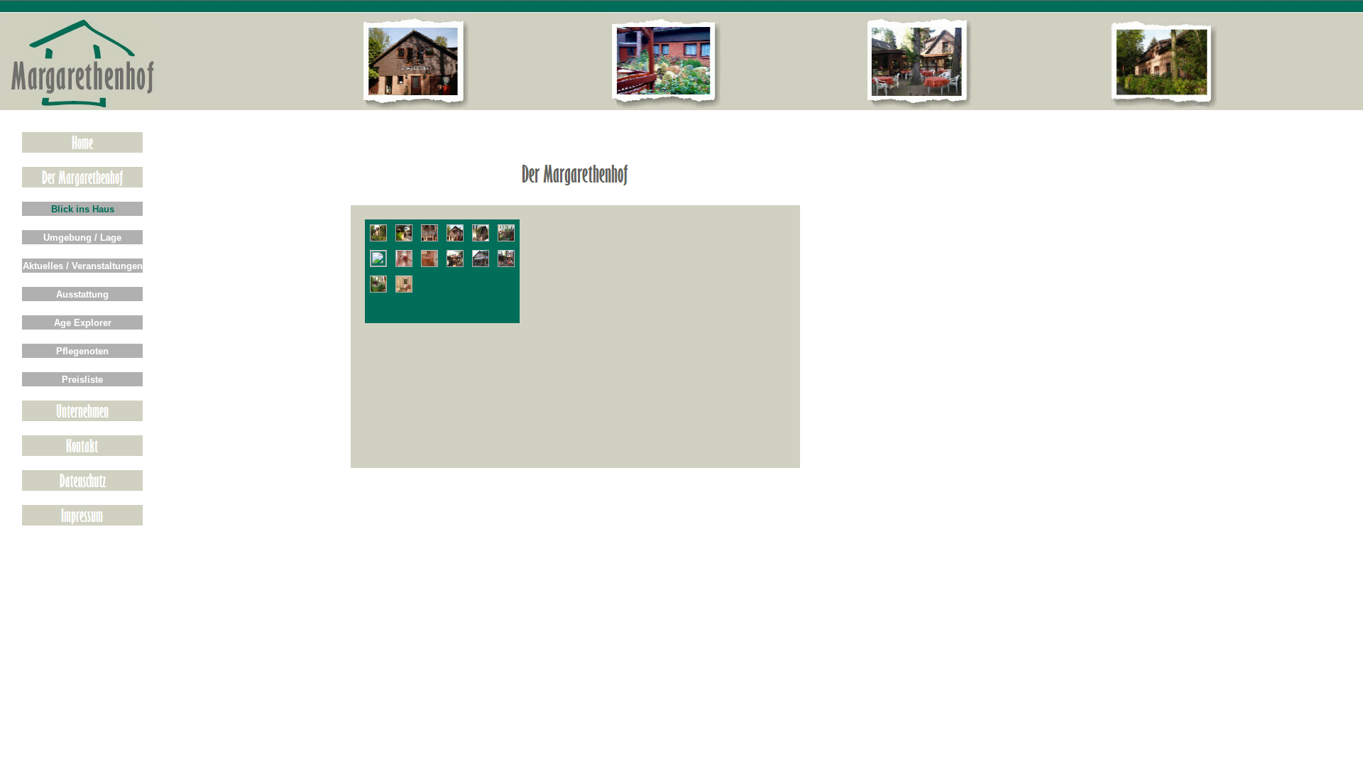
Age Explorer (82, 322)
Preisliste (82, 379)
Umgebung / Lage (82, 237)
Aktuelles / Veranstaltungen (83, 266)
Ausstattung (82, 294)
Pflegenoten (82, 351)
